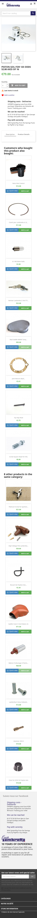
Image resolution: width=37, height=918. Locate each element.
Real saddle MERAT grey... (18, 339)
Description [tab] (10, 134)
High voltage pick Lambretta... (18, 546)
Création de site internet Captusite (12, 912)
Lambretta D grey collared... (18, 702)
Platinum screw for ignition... (18, 507)
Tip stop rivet (18, 418)
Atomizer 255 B (18, 741)
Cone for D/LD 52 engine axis (18, 780)
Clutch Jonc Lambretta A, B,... (18, 222)
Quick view (12, 191)
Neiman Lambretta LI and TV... (18, 300)
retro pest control (18, 183)
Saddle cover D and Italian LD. (18, 624)
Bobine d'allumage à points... (18, 663)
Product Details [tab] (23, 134)
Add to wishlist (7, 95)
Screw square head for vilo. (18, 457)
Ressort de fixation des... (18, 585)
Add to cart (18, 85)
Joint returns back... (18, 379)
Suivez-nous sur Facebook (15, 796)
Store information (9, 909)
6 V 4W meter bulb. (18, 261)
